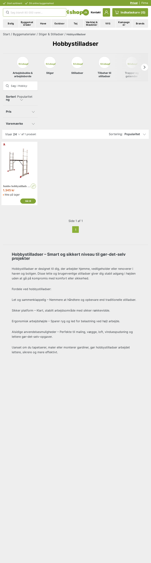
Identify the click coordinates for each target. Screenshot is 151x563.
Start (6, 34)
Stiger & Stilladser (51, 34)
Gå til (28, 201)
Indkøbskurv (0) (133, 12)
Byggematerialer (24, 34)
